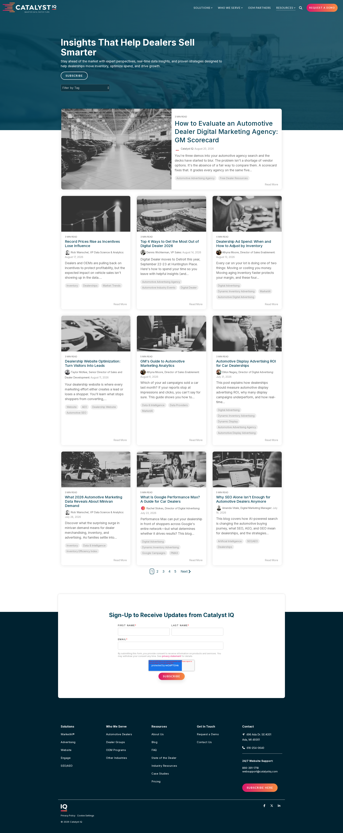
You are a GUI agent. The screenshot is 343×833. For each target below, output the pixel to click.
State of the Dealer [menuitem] (164, 758)
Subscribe (74, 75)
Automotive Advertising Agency (196, 178)
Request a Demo (322, 7)
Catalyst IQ (186, 148)
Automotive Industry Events (158, 287)
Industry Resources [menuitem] (164, 765)
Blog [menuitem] (154, 742)
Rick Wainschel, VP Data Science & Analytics (96, 252)
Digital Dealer (189, 287)
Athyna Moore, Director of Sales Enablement (248, 252)
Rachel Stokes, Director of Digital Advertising (172, 508)
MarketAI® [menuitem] (68, 734)
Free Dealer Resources (234, 178)
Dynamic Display (228, 421)
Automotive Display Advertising (237, 432)
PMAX (174, 552)
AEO (84, 406)
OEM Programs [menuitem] (116, 750)
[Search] (300, 8)
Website (72, 406)
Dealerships (90, 285)
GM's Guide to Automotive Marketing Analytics (162, 363)
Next (184, 571)
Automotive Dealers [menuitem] (119, 734)
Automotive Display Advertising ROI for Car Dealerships (246, 363)
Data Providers (179, 405)
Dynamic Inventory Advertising (236, 291)
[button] (265, 805)
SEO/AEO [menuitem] (67, 765)
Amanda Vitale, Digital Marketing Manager (246, 507)
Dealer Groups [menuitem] (115, 742)
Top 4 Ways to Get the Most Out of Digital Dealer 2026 (169, 243)
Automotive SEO (76, 412)
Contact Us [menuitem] (204, 742)
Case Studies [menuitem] (160, 773)
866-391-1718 (250, 768)
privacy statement (171, 656)
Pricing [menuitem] (156, 781)
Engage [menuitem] (66, 758)
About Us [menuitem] (157, 734)
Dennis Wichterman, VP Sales (163, 252)
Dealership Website (104, 406)
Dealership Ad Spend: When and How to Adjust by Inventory (243, 243)
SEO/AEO (252, 541)
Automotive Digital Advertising (236, 297)
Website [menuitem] (66, 750)
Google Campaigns (153, 552)
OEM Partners (259, 7)
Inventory (72, 285)
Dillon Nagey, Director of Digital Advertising (247, 372)
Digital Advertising (229, 285)
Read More (271, 184)
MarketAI (265, 291)
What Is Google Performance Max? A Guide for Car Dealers (170, 499)
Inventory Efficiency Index (82, 551)
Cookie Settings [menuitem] (85, 815)
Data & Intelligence (153, 405)
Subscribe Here (260, 787)
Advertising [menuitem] (68, 742)
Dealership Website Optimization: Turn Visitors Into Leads (92, 363)
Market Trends (112, 285)
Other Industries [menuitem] (116, 758)
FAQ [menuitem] (154, 750)
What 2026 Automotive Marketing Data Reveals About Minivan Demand (93, 501)
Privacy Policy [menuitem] (68, 815)
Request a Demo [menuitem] (208, 734)
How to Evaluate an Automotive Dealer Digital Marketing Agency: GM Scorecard (226, 131)
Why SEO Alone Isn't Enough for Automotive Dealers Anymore (243, 499)
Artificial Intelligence (230, 541)
